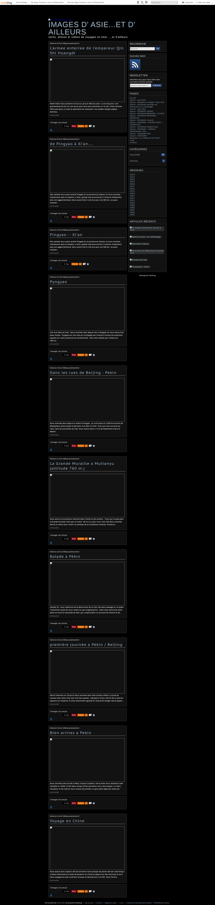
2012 (132, 198)
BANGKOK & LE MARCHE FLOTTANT (145, 138)
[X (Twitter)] (142, 2)
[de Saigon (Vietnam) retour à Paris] (147, 230)
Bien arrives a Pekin (70, 732)
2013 (132, 196)
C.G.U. (122, 903)
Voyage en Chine (67, 820)
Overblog (152, 275)
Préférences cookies (161, 903)
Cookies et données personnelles (139, 903)
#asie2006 (135, 154)
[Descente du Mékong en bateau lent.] (147, 253)
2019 (132, 181)
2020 (132, 179)
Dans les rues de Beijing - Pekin (83, 372)
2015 (132, 191)
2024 (132, 174)
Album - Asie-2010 (137, 100)
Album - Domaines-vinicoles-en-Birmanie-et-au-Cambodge (144, 105)
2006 (132, 212)
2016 (132, 188)
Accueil (133, 98)
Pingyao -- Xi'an (66, 234)
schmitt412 (61, 903)
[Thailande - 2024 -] (140, 266)
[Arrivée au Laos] (139, 259)
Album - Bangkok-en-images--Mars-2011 (147, 102)
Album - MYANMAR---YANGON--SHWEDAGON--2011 (143, 130)
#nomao (134, 161)
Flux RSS (135, 64)
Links (132, 140)
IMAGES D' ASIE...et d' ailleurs (91, 28)
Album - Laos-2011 (138, 109)
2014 (132, 193)
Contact (133, 142)
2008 (132, 207)
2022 (132, 177)
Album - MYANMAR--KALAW (141, 120)
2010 (132, 203)
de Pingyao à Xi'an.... (71, 143)
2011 (132, 200)
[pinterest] (146, 2)
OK (158, 49)
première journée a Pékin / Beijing (86, 644)
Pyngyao (58, 281)
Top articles (89, 903)
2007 (132, 210)
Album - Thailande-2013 (140, 133)
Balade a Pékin (65, 556)
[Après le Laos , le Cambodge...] (146, 236)
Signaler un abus (111, 903)
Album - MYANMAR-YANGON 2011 (144, 127)
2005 (132, 214)
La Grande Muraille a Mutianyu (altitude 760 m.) (82, 466)
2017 (132, 186)
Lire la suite (54, 115)
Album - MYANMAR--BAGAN (141, 111)
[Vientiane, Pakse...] (140, 243)
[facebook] (138, 2)
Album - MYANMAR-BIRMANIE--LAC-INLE (147, 113)
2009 (132, 205)
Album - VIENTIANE (138, 136)
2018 (132, 184)
